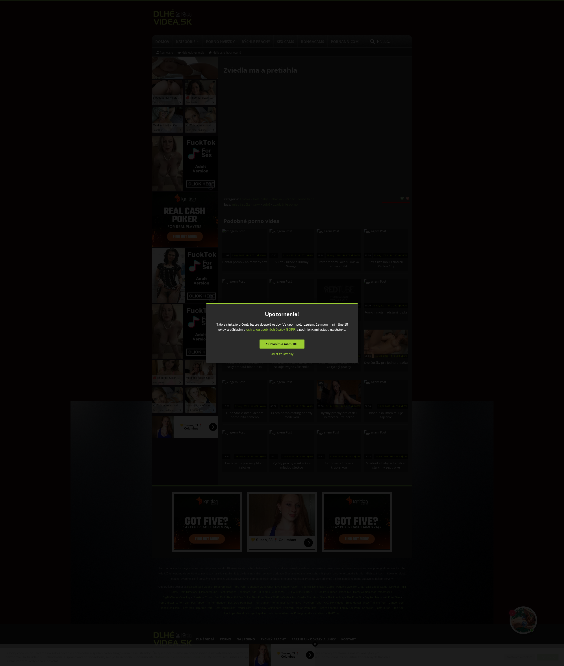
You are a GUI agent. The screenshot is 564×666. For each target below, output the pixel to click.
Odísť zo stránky (282, 354)
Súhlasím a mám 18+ (282, 344)
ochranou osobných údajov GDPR (271, 329)
